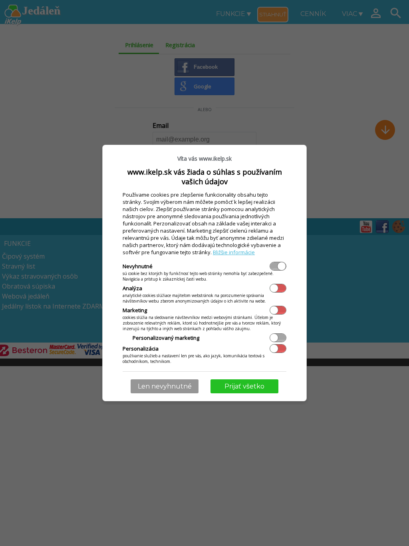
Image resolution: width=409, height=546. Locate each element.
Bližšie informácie (234, 252)
